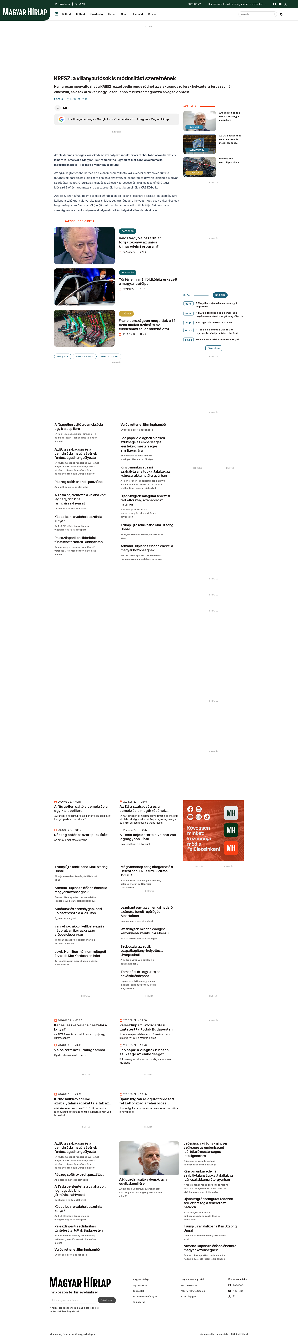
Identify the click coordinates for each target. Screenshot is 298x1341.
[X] (285, 4)
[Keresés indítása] (273, 14)
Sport (124, 14)
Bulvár (152, 14)
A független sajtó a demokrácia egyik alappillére (229, 116)
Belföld (66, 14)
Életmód (138, 14)
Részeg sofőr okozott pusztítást (229, 160)
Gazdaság (96, 14)
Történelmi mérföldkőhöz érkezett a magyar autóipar (148, 281)
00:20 (188, 340)
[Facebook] (274, 4)
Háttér (112, 14)
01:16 (189, 323)
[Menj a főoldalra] (25, 11)
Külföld (80, 14)
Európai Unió (197, 150)
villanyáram (62, 356)
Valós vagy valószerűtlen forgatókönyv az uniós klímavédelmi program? (140, 242)
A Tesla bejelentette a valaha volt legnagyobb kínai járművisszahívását (217, 331)
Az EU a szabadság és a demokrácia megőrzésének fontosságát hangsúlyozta (230, 143)
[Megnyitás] (56, 14)
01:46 (188, 313)
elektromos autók (85, 356)
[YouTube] (280, 4)
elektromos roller (109, 356)
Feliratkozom (107, 1300)
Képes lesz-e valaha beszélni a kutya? (217, 339)
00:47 (188, 330)
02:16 (188, 303)
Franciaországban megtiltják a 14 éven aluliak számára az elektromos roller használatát (147, 325)
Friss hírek (64, 4)
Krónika (126, 313)
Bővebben (214, 348)
